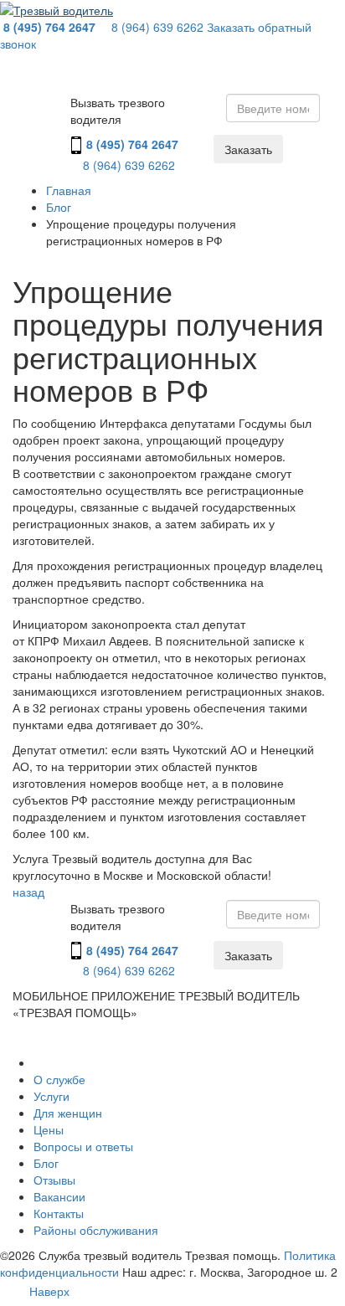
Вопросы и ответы (83, 1146)
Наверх (49, 1291)
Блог (46, 1162)
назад (28, 891)
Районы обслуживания (95, 1229)
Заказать (248, 149)
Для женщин (67, 1112)
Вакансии (59, 1196)
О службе (59, 1079)
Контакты (58, 1213)
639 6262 (157, 26)
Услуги (51, 1095)
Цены (48, 1129)
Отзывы (54, 1179)
